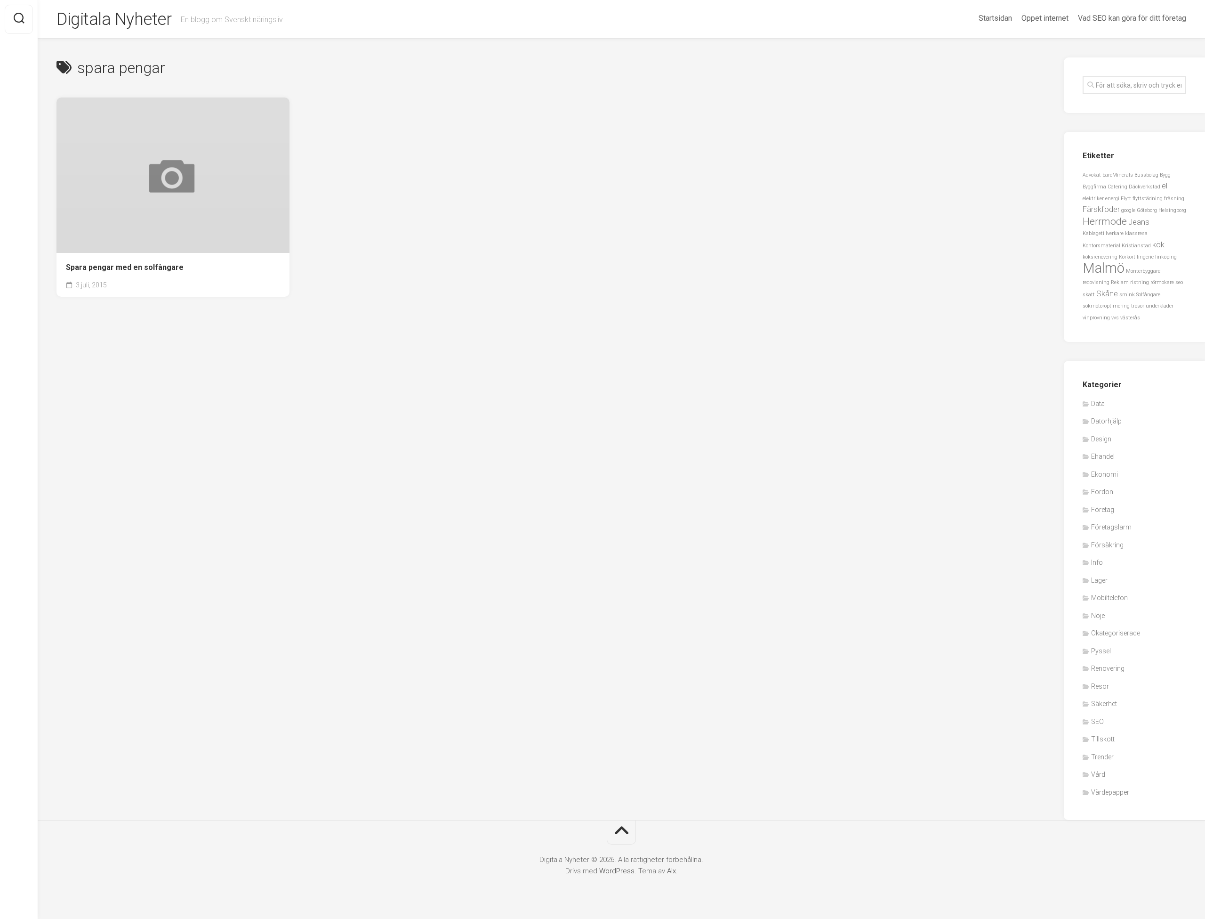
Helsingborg (1172, 210)
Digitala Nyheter (113, 19)
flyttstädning (1148, 198)
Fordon (1102, 492)
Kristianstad (1136, 246)
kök (1158, 244)
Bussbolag (1146, 175)
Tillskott (1103, 739)
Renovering (1108, 668)
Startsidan (995, 18)
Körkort (1127, 257)
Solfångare (1148, 295)
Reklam (1120, 282)
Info (1097, 562)
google (1128, 210)
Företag (1102, 509)
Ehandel (1103, 456)
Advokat (1092, 175)
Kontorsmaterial (1101, 246)
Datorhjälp (1106, 421)
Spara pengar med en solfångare (125, 267)
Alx (671, 871)
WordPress (617, 871)
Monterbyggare (1143, 271)
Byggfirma (1094, 187)
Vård (1098, 774)
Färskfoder (1101, 209)
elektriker (1093, 198)
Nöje (1098, 615)
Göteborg (1147, 210)
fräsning (1174, 198)
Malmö (1104, 268)
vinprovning (1096, 318)
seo (1179, 282)
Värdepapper (1110, 792)
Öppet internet (1044, 18)
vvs (1115, 318)
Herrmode (1105, 221)
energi (1112, 198)
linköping (1166, 257)
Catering (1117, 187)
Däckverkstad (1144, 187)
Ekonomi (1104, 474)
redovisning (1096, 282)
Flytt (1126, 198)
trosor (1137, 306)
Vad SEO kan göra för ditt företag (1132, 18)
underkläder (1159, 306)
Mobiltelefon (1109, 598)
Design (1101, 439)
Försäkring (1107, 545)
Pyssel (1101, 651)
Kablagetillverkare (1103, 233)
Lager (1099, 580)
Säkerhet (1104, 704)
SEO (1097, 721)
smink (1127, 295)
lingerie (1145, 257)
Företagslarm (1111, 527)
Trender (1102, 757)
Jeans (1138, 222)
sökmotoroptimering (1106, 306)
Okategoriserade (1115, 633)
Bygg (1165, 175)
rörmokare (1162, 282)
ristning (1139, 282)
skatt (1089, 295)
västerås (1130, 318)
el (1164, 185)
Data (1098, 403)
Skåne (1107, 293)
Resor (1100, 686)
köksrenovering (1100, 257)
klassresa (1136, 233)
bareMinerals (1117, 175)
